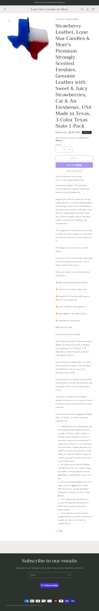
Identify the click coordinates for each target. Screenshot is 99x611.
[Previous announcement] (4, 2)
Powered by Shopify (35, 605)
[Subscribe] (68, 575)
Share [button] (60, 531)
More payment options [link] (74, 171)
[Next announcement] (94, 2)
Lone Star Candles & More (20, 605)
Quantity (59, 145)
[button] (5, 9)
